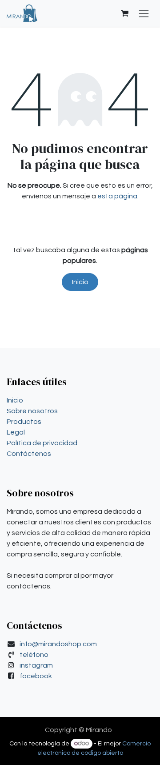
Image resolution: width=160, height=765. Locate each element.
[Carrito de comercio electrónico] (124, 13)
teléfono (34, 654)
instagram (36, 665)
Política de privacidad (42, 443)
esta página (117, 196)
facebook (36, 676)
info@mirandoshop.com (58, 644)
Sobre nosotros (32, 411)
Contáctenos (29, 453)
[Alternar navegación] (143, 13)
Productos (24, 421)
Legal (16, 432)
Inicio (80, 282)
